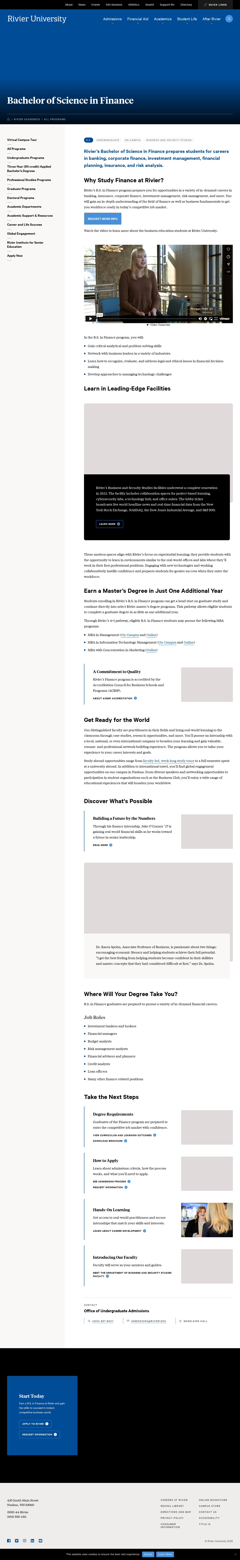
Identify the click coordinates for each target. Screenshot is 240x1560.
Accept (148, 1554)
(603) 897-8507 (103, 1321)
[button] (215, 4)
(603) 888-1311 (16, 1516)
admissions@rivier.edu (148, 1321)
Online (151, 634)
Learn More (165, 1554)
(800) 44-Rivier (17, 1512)
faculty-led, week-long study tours (168, 760)
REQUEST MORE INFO (103, 218)
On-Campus (130, 634)
